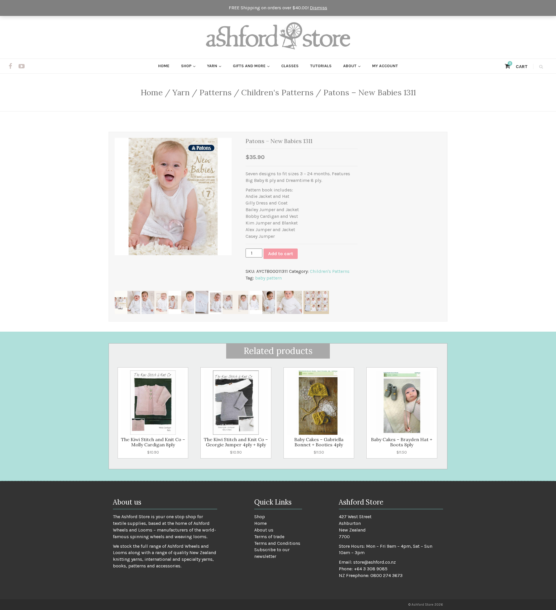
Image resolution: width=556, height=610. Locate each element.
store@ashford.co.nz (374, 562)
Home (163, 65)
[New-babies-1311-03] (154, 302)
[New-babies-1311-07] (262, 302)
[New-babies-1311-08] (289, 302)
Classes (290, 65)
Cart (518, 66)
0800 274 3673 (386, 575)
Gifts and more (249, 65)
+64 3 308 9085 (370, 568)
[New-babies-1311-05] (208, 302)
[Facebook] (10, 66)
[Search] (540, 66)
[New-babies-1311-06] (235, 302)
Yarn (212, 65)
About (349, 65)
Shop (186, 65)
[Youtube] (22, 66)
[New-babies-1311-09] (316, 302)
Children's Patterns (277, 92)
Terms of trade (269, 536)
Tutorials (321, 65)
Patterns (215, 92)
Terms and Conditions (277, 543)
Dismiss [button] (318, 7)
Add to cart (280, 253)
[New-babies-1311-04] (181, 302)
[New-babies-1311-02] (127, 302)
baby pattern (268, 278)
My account (385, 65)
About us (263, 530)
